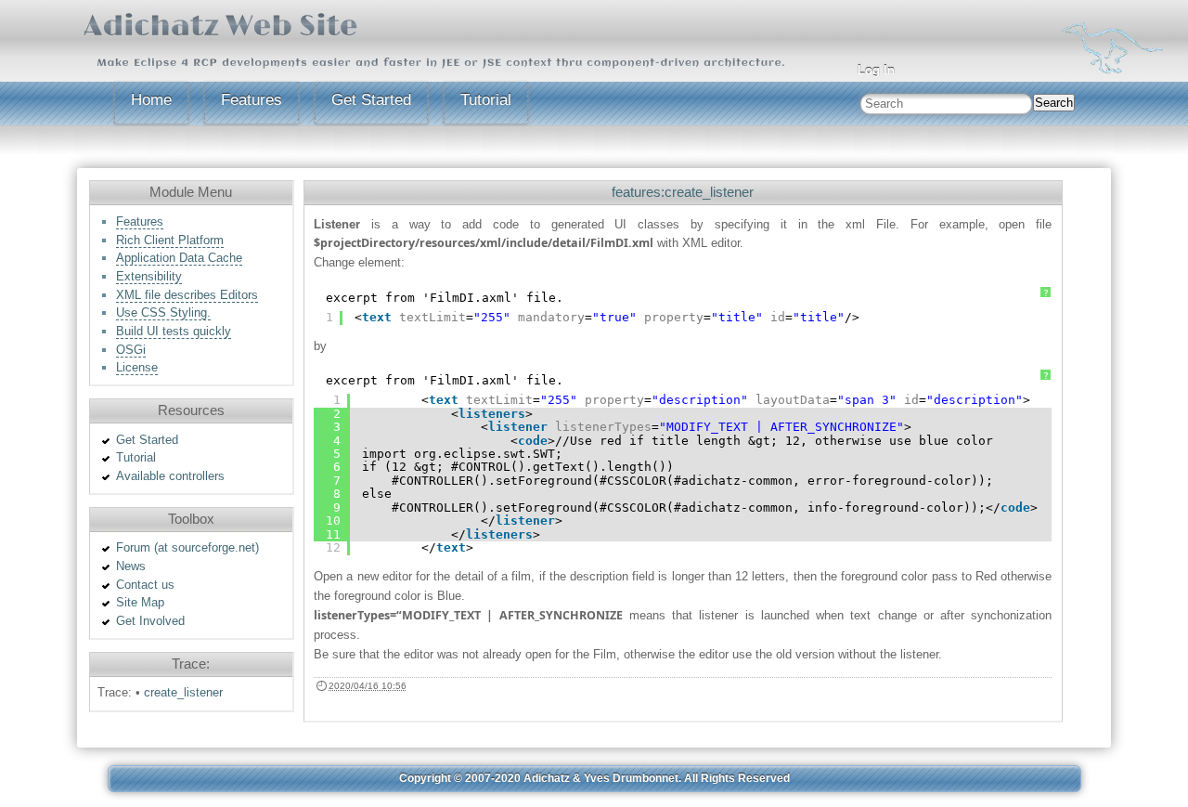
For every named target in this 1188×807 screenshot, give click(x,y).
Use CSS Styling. (163, 312)
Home (151, 100)
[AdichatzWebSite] (221, 23)
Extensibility (149, 276)
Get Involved (150, 621)
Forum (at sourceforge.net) (187, 547)
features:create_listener (683, 192)
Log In (876, 70)
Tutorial (485, 100)
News (131, 566)
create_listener (183, 692)
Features (251, 100)
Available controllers (170, 476)
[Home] (1113, 46)
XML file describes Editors (187, 295)
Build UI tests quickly (173, 331)
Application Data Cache (179, 258)
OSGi (131, 350)
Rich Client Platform (170, 240)
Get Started (371, 100)
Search (1054, 103)
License (137, 367)
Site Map (140, 602)
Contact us (145, 585)
